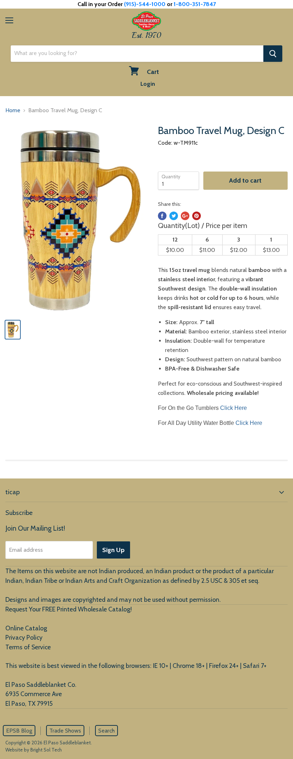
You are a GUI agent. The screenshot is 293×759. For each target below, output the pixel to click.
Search (106, 730)
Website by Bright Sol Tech (33, 750)
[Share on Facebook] (162, 216)
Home (12, 110)
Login (147, 83)
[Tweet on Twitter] (173, 216)
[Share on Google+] (185, 216)
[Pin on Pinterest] (196, 216)
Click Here (233, 408)
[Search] (272, 53)
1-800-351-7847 (195, 4)
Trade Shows (65, 730)
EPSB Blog (19, 730)
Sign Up (113, 550)
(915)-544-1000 (144, 4)
